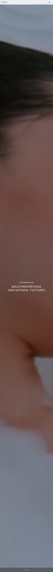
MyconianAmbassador (4, 2)
